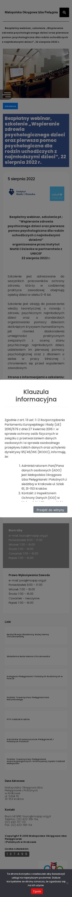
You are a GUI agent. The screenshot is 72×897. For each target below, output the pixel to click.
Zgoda (37, 891)
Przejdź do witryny (50, 510)
